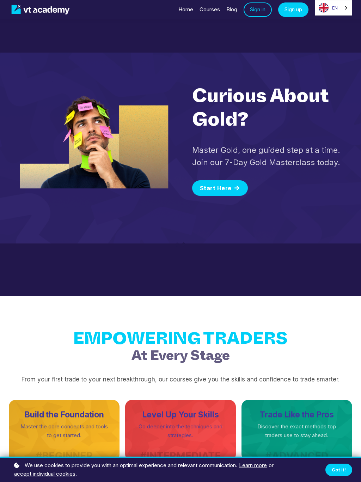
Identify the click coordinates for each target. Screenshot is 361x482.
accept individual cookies (44, 473)
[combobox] (333, 8)
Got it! (339, 469)
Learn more (253, 465)
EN (335, 8)
